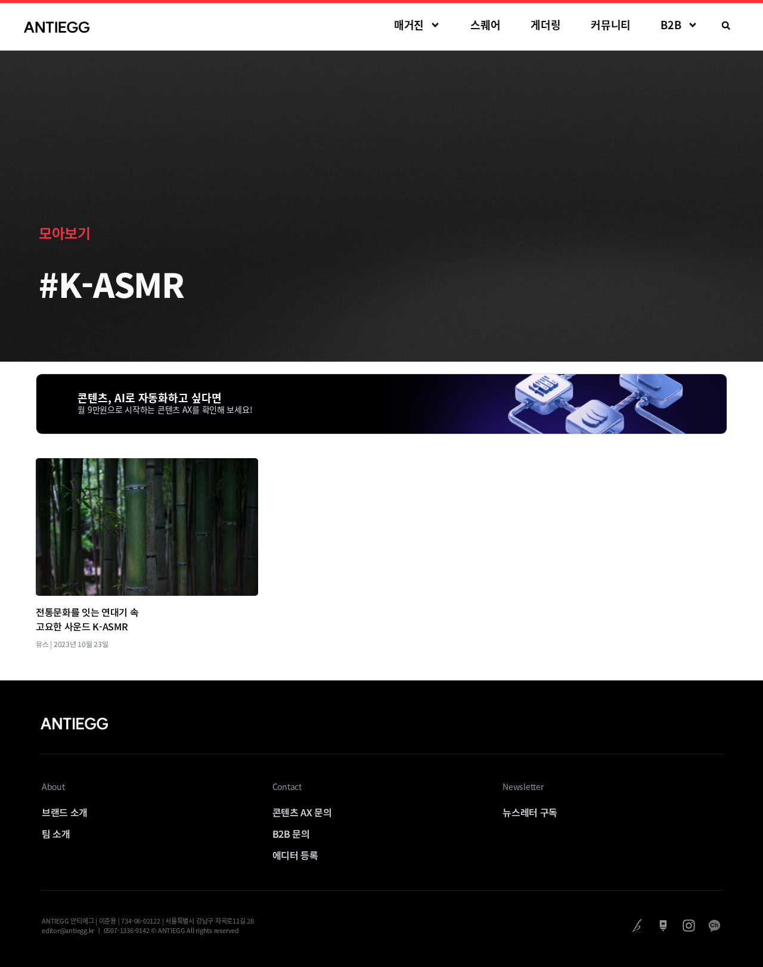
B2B (670, 25)
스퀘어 (485, 25)
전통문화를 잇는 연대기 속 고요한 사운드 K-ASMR (87, 619)
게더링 (546, 25)
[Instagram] (689, 925)
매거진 (409, 25)
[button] (726, 25)
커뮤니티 (611, 25)
